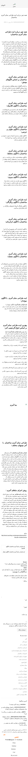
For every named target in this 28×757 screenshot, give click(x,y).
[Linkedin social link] (13, 1)
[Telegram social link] (9, 1)
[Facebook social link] (19, 1)
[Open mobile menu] (26, 5)
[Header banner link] (14, 378)
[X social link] (17, 1)
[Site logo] (14, 5)
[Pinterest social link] (15, 1)
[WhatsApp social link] (11, 1)
